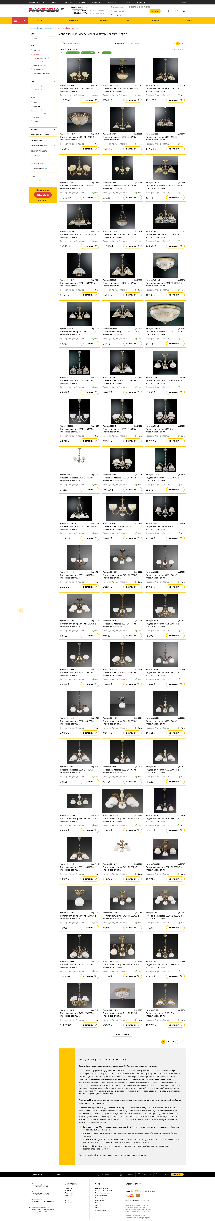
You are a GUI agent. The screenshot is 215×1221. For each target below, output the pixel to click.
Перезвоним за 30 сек (119, 7)
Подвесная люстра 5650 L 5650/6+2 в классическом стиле (78, 527)
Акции (67, 1200)
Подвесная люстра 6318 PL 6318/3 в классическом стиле (120, 89)
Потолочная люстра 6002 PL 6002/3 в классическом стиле (164, 333)
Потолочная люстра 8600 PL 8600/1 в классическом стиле (78, 917)
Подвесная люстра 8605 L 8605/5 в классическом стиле (162, 771)
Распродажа (69, 1195)
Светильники (39, 66)
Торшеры (38, 69)
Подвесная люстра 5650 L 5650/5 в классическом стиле (119, 381)
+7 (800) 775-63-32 (87, 10)
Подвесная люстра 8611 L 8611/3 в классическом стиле (162, 673)
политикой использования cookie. (138, 1211)
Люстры (48, 28)
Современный (87, 53)
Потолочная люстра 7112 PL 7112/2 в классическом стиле (121, 1014)
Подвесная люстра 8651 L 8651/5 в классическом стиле (162, 625)
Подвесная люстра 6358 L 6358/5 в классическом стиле (77, 89)
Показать (41, 195)
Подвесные (39, 86)
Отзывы (81, 2)
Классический (72, 53)
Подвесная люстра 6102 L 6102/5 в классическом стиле (119, 284)
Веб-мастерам (100, 1198)
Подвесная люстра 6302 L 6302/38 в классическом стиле (77, 284)
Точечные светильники (42, 73)
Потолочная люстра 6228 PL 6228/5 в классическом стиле (164, 187)
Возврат (68, 2)
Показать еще (122, 1034)
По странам (69, 1193)
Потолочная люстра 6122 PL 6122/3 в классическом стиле (78, 333)
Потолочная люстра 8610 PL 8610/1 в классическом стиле (121, 722)
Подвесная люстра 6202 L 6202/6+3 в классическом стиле (78, 235)
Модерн (37, 117)
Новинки (68, 1198)
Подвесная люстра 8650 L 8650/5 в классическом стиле (119, 673)
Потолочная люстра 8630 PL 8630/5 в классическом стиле (78, 625)
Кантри (37, 110)
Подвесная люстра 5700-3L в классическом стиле (117, 527)
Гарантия (54, 2)
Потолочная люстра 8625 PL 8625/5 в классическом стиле (121, 819)
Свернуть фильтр (70, 43)
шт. (162, 1174)
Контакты (141, 2)
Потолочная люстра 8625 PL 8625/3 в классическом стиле (78, 819)
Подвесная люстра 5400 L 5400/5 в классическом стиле (119, 479)
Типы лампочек (100, 1210)
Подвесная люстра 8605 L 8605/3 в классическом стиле (119, 771)
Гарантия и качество (102, 1193)
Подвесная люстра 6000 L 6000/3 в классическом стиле (77, 381)
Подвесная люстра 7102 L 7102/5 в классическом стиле (162, 1014)
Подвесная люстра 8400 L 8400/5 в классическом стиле (77, 965)
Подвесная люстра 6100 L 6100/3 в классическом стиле (162, 479)
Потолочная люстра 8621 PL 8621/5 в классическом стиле (121, 868)
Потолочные (39, 90)
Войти (183, 2)
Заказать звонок (56, 1174)
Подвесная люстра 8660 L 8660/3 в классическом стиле (162, 576)
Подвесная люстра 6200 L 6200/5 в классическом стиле (162, 235)
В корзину (88, 100)
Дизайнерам (112, 2)
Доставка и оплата (36, 2)
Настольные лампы (41, 58)
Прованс (37, 121)
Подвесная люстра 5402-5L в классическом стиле (159, 430)
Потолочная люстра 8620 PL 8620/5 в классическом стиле (164, 917)
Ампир (37, 102)
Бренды (127, 2)
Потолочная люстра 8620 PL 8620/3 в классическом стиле (121, 917)
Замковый (38, 106)
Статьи (97, 1208)
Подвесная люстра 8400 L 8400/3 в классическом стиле (162, 965)
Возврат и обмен (101, 1195)
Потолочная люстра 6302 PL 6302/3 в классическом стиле (78, 138)
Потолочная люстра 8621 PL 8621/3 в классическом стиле (164, 868)
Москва (84, 7)
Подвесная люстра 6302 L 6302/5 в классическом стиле (162, 89)
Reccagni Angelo (40, 168)
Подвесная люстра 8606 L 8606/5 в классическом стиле (77, 771)
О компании (71, 1183)
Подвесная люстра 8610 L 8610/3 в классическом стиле (77, 722)
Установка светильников (103, 1190)
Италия (37, 181)
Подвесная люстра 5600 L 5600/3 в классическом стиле (77, 430)
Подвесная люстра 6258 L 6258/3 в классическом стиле (119, 187)
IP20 (36, 155)
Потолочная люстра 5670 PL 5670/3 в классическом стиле (164, 381)
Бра (36, 50)
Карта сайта (69, 1203)
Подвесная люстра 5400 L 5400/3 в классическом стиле (77, 479)
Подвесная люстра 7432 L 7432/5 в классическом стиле (77, 1014)
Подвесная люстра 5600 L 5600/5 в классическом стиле (119, 430)
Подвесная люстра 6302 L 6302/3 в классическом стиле (119, 138)
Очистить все (178, 49)
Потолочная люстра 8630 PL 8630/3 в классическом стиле (121, 576)
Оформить (177, 1174)
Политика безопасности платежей (137, 1200)
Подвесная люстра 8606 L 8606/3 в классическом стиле (162, 722)
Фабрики (68, 1190)
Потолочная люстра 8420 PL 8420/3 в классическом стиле (121, 965)
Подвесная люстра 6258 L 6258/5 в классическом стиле (77, 187)
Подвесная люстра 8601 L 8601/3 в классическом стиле (162, 819)
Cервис (98, 1183)
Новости (98, 1205)
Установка (96, 2)
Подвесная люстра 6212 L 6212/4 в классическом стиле (119, 235)
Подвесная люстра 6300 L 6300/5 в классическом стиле (162, 138)
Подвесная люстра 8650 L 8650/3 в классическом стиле (77, 673)
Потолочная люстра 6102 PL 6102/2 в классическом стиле (164, 284)
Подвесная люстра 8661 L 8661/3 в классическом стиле (77, 576)
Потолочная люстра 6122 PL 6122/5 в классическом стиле (121, 333)
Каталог (22, 21)
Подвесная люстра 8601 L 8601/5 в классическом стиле (77, 868)
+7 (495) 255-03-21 (87, 13)
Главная (32, 28)
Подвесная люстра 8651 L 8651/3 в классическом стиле (119, 625)
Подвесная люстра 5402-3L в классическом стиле (159, 527)
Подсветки (38, 62)
